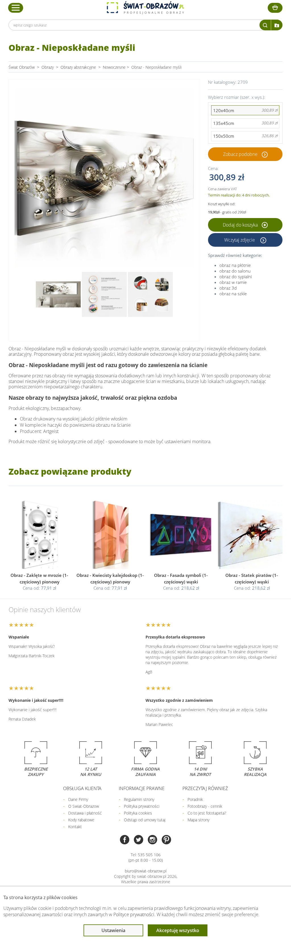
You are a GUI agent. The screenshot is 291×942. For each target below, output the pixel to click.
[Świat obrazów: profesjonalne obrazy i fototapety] (145, 7)
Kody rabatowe (81, 819)
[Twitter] (139, 840)
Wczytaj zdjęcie (240, 240)
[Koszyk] (275, 8)
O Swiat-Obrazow (83, 806)
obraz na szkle (233, 293)
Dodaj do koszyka (241, 225)
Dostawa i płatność (85, 813)
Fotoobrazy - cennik (205, 806)
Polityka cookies (138, 813)
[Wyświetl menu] (15, 7)
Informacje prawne (142, 788)
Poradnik (195, 799)
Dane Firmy (78, 799)
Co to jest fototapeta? (207, 813)
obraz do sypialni (235, 276)
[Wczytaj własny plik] (276, 25)
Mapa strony (198, 819)
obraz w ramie (233, 282)
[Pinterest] (166, 840)
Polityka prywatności (141, 806)
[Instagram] (152, 840)
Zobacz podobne (240, 154)
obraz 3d (228, 288)
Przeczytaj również (205, 788)
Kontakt (75, 826)
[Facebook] (125, 840)
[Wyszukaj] (265, 25)
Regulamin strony (139, 799)
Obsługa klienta (82, 788)
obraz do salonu (235, 271)
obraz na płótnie (235, 265)
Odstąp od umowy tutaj (144, 819)
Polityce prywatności (133, 914)
